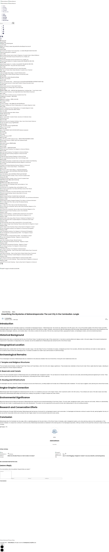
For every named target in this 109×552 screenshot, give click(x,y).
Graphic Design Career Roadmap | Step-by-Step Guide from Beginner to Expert (17, 226)
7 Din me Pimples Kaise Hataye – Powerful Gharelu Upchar (12, 72)
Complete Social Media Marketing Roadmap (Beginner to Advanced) (15, 165)
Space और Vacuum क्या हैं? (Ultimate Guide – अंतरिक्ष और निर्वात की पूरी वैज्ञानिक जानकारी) (17, 138)
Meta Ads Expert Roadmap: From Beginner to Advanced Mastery (14, 152)
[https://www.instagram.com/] (3, 32)
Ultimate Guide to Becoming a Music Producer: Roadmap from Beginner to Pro (17, 218)
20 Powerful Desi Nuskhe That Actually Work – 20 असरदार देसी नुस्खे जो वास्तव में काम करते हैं (18, 50)
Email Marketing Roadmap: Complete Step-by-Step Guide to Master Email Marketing (18, 160)
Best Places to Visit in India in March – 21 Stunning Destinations (13, 169)
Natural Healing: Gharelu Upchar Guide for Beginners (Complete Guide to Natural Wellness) (19, 55)
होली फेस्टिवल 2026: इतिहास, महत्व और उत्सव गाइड (9, 182)
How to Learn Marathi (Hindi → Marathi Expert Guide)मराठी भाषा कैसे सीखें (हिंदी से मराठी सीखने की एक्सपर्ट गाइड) (21, 81)
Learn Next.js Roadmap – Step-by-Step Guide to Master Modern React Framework (18, 253)
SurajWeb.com (33, 542)
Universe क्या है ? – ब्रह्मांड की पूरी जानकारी (8, 147)
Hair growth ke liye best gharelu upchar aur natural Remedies (13, 68)
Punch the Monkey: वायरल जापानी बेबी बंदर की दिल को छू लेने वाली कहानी (13, 174)
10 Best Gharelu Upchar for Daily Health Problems (10, 86)
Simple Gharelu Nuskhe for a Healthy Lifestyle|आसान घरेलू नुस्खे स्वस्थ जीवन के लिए (16, 64)
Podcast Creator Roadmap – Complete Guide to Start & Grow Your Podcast (16, 213)
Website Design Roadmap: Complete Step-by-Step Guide (12, 196)
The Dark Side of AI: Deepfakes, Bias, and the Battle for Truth (13, 187)
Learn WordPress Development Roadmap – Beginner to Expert (13, 244)
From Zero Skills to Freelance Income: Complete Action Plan (13, 94)
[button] (54, 36)
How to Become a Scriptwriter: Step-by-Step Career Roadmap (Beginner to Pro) (17, 209)
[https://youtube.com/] (3, 34)
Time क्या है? (2, 134)
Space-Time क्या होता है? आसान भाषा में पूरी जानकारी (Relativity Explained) (14, 130)
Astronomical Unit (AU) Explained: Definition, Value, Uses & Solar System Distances (18, 121)
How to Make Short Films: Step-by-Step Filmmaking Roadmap (13, 204)
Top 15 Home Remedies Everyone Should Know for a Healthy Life (14, 59)
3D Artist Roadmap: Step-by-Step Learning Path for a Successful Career (15, 222)
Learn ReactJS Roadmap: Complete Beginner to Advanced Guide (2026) (15, 257)
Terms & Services (4, 540)
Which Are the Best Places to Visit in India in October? (21, 455)
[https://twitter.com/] (3, 28)
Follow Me (54, 444)
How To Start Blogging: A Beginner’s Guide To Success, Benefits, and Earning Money (84, 455)
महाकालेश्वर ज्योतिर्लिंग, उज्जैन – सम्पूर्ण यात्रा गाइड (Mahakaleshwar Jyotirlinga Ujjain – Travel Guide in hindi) (21, 90)
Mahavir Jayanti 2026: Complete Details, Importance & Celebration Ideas (15, 116)
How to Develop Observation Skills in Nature (9, 112)
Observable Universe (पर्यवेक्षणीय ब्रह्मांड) (8, 143)
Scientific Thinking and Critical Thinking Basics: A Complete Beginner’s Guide (16, 108)
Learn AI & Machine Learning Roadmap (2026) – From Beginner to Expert (16, 235)
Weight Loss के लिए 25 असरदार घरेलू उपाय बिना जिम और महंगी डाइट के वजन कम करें (15, 46)
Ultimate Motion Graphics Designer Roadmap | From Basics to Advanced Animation (18, 200)
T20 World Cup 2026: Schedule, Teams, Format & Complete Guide (14, 178)
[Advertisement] (38, 519)
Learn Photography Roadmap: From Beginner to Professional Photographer (16, 231)
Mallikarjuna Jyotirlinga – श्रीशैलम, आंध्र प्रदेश (9, 99)
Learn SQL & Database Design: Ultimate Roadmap (11, 240)
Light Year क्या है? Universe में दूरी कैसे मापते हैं (9, 125)
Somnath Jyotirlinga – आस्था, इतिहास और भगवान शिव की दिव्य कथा (12, 103)
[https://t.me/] (3, 30)
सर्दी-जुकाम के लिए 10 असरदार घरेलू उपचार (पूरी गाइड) (9, 77)
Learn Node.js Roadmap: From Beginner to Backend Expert (13, 248)
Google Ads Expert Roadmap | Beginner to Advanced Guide (13, 156)
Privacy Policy (12, 540)
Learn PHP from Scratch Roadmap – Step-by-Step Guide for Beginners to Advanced (18, 262)
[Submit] (13, 23)
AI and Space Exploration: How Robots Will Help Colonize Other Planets (15, 191)
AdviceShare (8, 318)
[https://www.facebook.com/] (3, 26)
